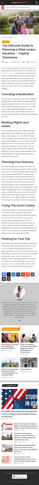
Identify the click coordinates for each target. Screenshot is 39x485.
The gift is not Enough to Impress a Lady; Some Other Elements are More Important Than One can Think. (25, 436)
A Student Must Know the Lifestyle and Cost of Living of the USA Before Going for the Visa (19, 414)
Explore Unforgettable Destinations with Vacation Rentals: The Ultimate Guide (10, 372)
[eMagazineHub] (20, 2)
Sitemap (10, 481)
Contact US (27, 481)
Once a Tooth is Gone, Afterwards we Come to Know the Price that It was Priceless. (25, 459)
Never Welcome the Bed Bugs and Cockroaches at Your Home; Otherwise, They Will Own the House (25, 448)
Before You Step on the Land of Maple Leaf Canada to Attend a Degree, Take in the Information (25, 426)
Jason (6, 62)
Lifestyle (11, 37)
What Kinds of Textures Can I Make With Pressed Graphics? (10, 346)
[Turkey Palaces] (28, 362)
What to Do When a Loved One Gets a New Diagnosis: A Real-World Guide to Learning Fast (28, 348)
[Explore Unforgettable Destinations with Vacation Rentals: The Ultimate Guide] (10, 362)
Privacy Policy (18, 481)
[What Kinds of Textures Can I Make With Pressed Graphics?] (10, 338)
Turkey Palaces (25, 369)
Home (5, 37)
